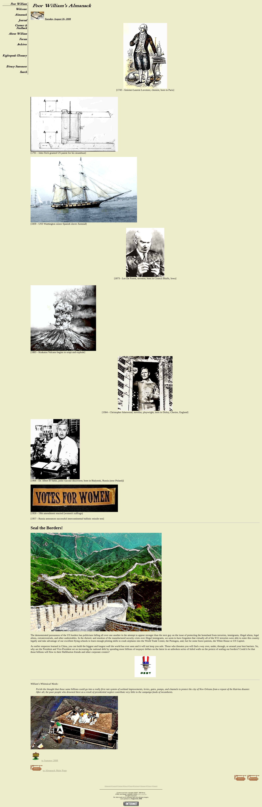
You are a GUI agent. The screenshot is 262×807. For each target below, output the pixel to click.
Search (155, 786)
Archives (136, 786)
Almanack (108, 786)
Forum (131, 786)
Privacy (149, 786)
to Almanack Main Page (55, 770)
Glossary (143, 786)
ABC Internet (142, 794)
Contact (120, 786)
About (126, 786)
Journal (114, 786)
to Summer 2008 (49, 760)
